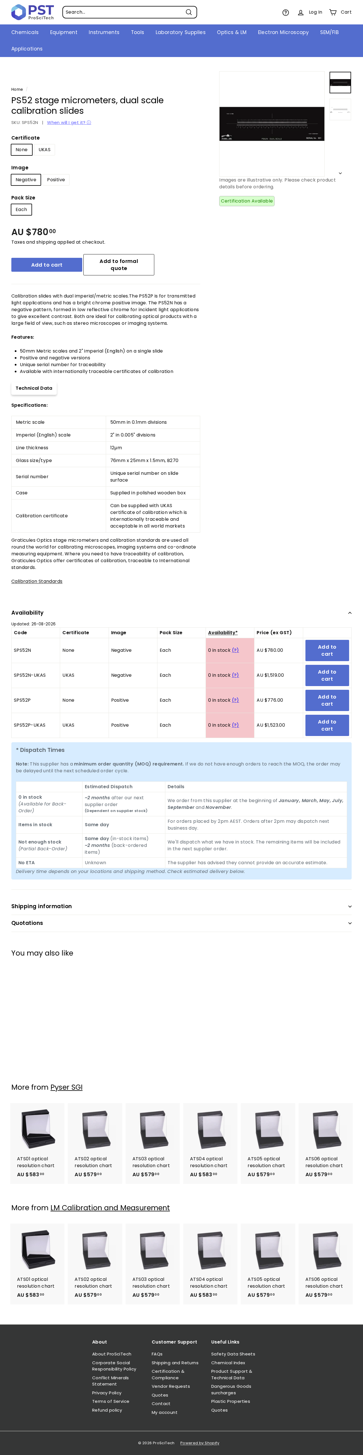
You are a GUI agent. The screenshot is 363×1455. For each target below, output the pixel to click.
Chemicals (25, 32)
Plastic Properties (230, 1401)
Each (21, 209)
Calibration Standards (36, 581)
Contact (161, 1403)
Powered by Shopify (199, 1443)
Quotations (27, 923)
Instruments (104, 32)
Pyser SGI (66, 1087)
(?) (235, 650)
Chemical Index (228, 1363)
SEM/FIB (329, 32)
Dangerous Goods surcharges (231, 1389)
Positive (56, 179)
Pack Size (23, 197)
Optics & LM (231, 32)
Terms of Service (110, 1401)
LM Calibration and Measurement (110, 1208)
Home (17, 89)
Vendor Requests (171, 1386)
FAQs (157, 1354)
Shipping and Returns (175, 1363)
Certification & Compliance (168, 1374)
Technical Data (34, 388)
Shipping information (41, 906)
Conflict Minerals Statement (110, 1381)
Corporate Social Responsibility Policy (114, 1366)
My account (165, 1412)
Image (19, 167)
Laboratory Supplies (181, 32)
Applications (27, 48)
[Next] (340, 172)
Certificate (25, 137)
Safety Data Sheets (233, 1354)
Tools (137, 32)
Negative (26, 179)
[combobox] (129, 12)
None (22, 149)
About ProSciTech (111, 1354)
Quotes (160, 1395)
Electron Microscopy (283, 32)
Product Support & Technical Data (231, 1374)
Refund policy (107, 1410)
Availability (27, 613)
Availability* (223, 632)
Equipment (64, 32)
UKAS (45, 149)
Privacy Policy (107, 1393)
